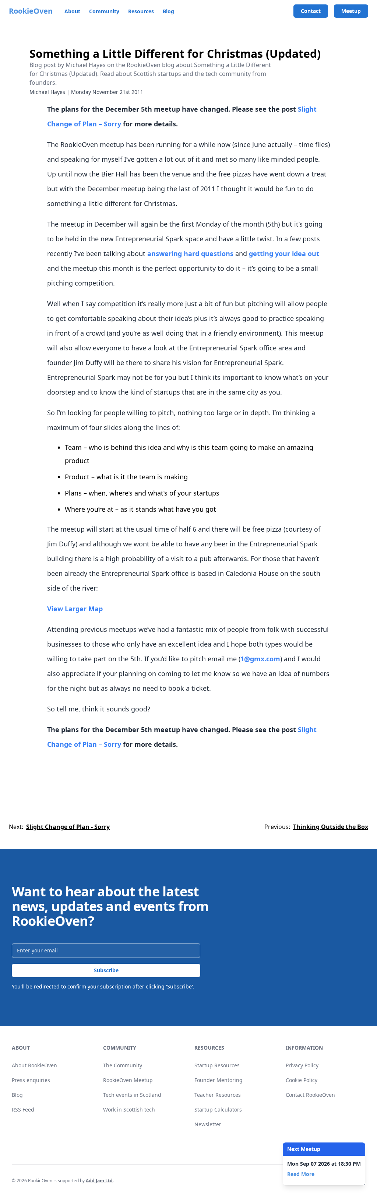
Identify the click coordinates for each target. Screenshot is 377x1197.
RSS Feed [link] (23, 1109)
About (72, 11)
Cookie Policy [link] (301, 1080)
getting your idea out (284, 253)
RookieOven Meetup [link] (128, 1080)
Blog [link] (17, 1094)
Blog (168, 11)
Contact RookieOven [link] (310, 1094)
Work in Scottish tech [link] (129, 1109)
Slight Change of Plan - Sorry (68, 827)
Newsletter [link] (207, 1124)
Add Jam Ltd (99, 1180)
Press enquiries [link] (31, 1080)
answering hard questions (190, 253)
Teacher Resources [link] (217, 1094)
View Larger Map (75, 608)
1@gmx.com (260, 658)
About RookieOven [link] (34, 1065)
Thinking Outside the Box (330, 827)
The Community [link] (122, 1065)
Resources (141, 11)
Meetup (351, 10)
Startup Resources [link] (217, 1065)
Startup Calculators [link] (218, 1109)
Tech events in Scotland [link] (132, 1094)
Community (104, 11)
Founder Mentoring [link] (218, 1080)
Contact (311, 10)
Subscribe (106, 970)
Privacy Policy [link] (302, 1065)
